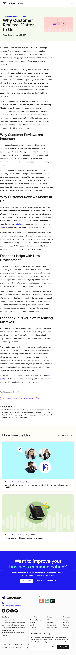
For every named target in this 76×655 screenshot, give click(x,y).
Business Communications (14, 16)
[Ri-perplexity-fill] (52, 601)
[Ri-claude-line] (41, 601)
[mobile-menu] (71, 3)
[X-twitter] (12, 611)
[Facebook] (8, 611)
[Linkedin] (3, 611)
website (18, 224)
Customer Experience (27, 398)
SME (38, 398)
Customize (37, 647)
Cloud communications (9, 398)
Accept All (63, 647)
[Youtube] (16, 611)
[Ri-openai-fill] (47, 601)
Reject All (51, 647)
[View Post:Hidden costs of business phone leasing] (38, 513)
